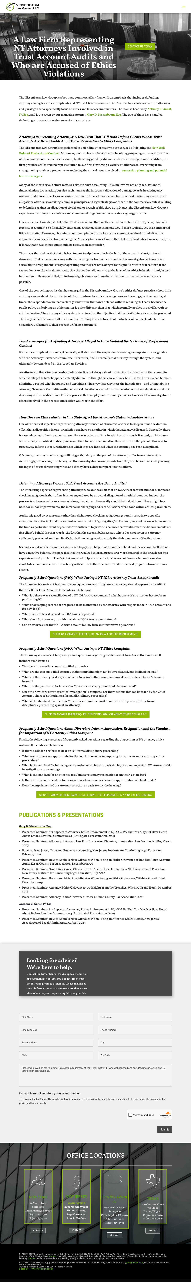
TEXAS (153, 1198)
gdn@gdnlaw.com (134, 1262)
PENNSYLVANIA (114, 1200)
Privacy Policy (37, 1269)
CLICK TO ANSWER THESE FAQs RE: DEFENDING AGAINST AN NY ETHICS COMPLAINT (96, 714)
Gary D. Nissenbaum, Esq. (104, 115)
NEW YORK (38, 1197)
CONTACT (38, 1230)
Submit (164, 1129)
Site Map (49, 1269)
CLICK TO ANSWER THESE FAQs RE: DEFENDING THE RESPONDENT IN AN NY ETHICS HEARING (95, 795)
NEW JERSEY (76, 1197)
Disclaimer (24, 1269)
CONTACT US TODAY (140, 46)
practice (32, 1258)
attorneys (51, 1256)
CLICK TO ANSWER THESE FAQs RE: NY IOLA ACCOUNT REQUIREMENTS (95, 634)
